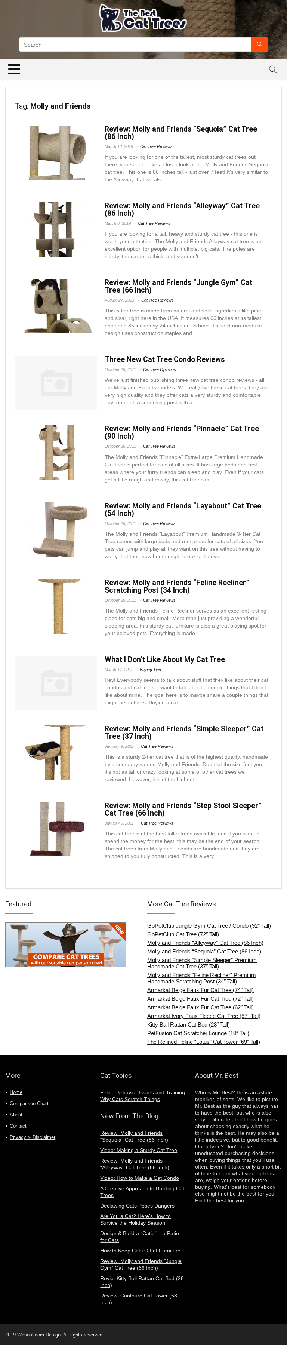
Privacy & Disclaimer (32, 1137)
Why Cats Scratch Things (130, 1099)
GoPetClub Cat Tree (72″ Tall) (183, 934)
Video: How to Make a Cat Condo (139, 1178)
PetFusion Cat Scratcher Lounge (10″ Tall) (198, 1033)
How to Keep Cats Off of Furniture (140, 1251)
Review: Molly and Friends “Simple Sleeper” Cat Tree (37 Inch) (184, 733)
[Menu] (14, 69)
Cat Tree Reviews (156, 146)
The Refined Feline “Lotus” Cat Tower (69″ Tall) (203, 1042)
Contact (18, 1126)
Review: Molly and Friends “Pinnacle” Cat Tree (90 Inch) (182, 432)
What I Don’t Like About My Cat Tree (165, 659)
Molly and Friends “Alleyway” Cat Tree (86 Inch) (205, 943)
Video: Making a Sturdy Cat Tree (138, 1150)
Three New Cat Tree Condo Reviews (165, 359)
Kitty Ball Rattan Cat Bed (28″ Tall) (188, 1024)
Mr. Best (222, 1092)
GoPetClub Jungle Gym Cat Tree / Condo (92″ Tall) (209, 925)
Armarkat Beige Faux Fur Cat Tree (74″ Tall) (200, 990)
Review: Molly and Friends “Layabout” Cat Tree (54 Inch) (183, 510)
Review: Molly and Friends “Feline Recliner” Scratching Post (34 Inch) (177, 586)
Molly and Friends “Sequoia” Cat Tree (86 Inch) (204, 951)
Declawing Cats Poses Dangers (137, 1206)
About (16, 1115)
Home (16, 1092)
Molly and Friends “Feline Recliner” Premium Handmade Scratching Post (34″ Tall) (201, 978)
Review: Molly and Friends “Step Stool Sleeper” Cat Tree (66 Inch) (183, 809)
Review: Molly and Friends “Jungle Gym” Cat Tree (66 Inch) (178, 286)
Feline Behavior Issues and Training (142, 1092)
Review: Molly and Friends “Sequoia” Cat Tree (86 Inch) (181, 133)
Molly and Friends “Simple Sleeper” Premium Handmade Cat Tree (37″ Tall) (202, 963)
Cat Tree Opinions (159, 369)
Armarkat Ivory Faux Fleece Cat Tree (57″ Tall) (203, 1016)
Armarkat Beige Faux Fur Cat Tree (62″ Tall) (200, 1007)
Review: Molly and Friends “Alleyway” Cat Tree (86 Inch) (182, 210)
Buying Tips (150, 669)
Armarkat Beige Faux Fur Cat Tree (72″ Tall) (200, 998)
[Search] (273, 69)
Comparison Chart (29, 1103)
